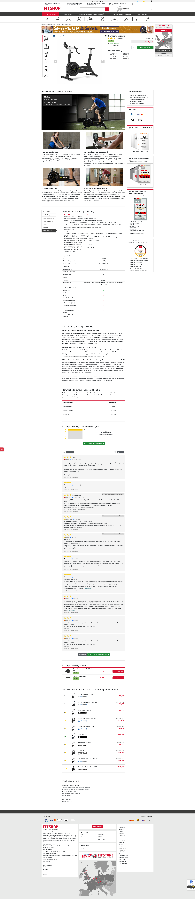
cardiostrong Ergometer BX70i (86, 694)
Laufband (121, 831)
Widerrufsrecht (101, 838)
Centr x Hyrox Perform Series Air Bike (88, 767)
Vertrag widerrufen (97, 826)
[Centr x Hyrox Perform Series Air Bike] (73, 768)
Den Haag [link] (57, 855)
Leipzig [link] (51, 838)
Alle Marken (122, 870)
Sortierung (69, 452)
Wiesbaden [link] (72, 840)
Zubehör (45, 224)
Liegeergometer (123, 848)
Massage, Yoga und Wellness (121, 14)
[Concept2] (58, 36)
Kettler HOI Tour (82, 734)
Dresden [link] (61, 835)
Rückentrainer (122, 861)
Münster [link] (70, 838)
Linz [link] (57, 851)
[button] (46, 38)
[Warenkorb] (151, 9)
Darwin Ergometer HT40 (84, 742)
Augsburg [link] (49, 833)
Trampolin (121, 837)
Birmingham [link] (54, 845)
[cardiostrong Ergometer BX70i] (73, 695)
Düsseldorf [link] (66, 835)
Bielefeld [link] (57, 833)
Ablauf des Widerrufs (103, 840)
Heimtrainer (122, 850)
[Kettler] (82, 713)
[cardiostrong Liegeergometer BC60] (73, 720)
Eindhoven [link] (62, 855)
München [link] (65, 838)
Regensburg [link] (45, 840)
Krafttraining (67, 14)
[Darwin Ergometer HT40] (73, 744)
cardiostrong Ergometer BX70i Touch (88, 758)
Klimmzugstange (123, 863)
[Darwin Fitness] (82, 745)
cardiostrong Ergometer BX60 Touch (87, 702)
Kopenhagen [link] (46, 871)
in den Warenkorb (145, 47)
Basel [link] (44, 859)
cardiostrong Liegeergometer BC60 (87, 718)
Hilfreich (67, 477)
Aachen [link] (44, 833)
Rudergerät (121, 833)
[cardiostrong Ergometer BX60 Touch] (73, 704)
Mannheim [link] (59, 838)
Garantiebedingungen (48, 218)
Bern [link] (47, 859)
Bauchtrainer (122, 859)
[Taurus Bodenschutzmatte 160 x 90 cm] (68, 671)
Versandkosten (84, 838)
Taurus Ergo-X (81, 750)
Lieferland (134, 1)
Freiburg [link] (50, 837)
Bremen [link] (52, 835)
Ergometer (58, 24)
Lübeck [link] (55, 838)
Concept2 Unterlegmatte (79, 676)
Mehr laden (82, 654)
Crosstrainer (122, 827)
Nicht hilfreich (74, 477)
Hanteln (121, 844)
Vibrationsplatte (123, 867)
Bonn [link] (65, 833)
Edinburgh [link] (65, 845)
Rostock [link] (51, 840)
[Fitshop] (52, 9)
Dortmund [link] (56, 835)
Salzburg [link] (61, 851)
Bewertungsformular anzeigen (94, 443)
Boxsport (121, 846)
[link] (132, 115)
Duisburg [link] (71, 835)
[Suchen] (107, 9)
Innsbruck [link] (47, 851)
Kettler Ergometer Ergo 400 (85, 710)
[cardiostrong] (82, 697)
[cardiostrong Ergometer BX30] (73, 728)
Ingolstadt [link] (64, 837)
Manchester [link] (45, 847)
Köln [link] (48, 838)
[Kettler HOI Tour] (73, 736)
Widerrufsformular (85, 840)
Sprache (141, 1)
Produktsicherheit (47, 230)
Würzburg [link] (45, 842)
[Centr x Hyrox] (82, 769)
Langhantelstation (123, 855)
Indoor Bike (121, 842)
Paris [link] (46, 867)
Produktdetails (47, 212)
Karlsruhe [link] (69, 837)
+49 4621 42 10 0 (164, 55)
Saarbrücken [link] (56, 840)
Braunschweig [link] (46, 835)
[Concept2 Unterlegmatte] (68, 678)
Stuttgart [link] (67, 840)
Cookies (83, 836)
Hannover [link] (59, 837)
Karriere (57, 1)
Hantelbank (122, 840)
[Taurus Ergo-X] (73, 752)
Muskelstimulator (123, 865)
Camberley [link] (59, 845)
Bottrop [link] (68, 833)
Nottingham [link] (51, 847)
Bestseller (45, 227)
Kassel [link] (74, 837)
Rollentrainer (122, 852)
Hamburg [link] (54, 837)
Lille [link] (44, 867)
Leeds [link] (49, 845)
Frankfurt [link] (45, 837)
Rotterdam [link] (74, 855)
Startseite (44, 24)
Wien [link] (64, 851)
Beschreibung (46, 215)
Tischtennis (122, 839)
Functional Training (123, 857)
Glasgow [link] (70, 845)
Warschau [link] (45, 874)
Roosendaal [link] (68, 855)
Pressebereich (101, 847)
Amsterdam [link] (45, 855)
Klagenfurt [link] (53, 851)
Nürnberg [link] (74, 838)
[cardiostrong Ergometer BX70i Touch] (73, 760)
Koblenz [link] (45, 838)
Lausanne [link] (50, 859)
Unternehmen (46, 1)
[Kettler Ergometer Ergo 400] (73, 712)
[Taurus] (82, 753)
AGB (82, 834)
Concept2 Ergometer (66, 24)
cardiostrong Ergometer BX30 (86, 726)
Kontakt (61, 1)
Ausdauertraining (50, 14)
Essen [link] (75, 835)
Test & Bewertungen (48, 221)
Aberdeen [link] (45, 845)
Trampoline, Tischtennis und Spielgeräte (92, 14)
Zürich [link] (55, 859)
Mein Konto (147, 1)
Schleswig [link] (62, 840)
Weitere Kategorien (144, 14)
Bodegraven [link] (51, 855)
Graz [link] (44, 851)
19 (84, 429)
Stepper (121, 854)
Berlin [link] (53, 833)
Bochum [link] (61, 833)
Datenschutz (101, 834)
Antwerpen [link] (45, 863)
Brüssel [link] (50, 863)
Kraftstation (122, 835)
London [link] (74, 845)
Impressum (52, 1)
